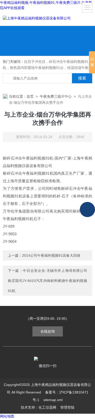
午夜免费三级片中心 (56, 96)
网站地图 (7, 416)
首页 (30, 96)
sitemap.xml (53, 400)
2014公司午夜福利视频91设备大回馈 (51, 255)
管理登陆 (67, 407)
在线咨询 (48, 331)
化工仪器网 (47, 407)
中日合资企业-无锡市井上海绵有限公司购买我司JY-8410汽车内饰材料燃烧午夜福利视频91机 (47, 281)
